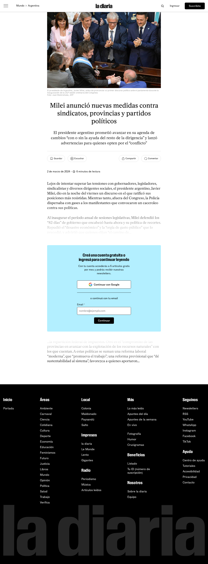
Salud (43, 491)
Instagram (189, 430)
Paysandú (87, 419)
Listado (132, 463)
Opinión (45, 480)
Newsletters (190, 408)
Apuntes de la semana (141, 419)
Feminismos (47, 452)
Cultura (45, 430)
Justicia (45, 464)
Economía (46, 441)
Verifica (45, 502)
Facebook (189, 436)
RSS (185, 414)
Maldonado (88, 414)
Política (44, 486)
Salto (84, 425)
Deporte (45, 436)
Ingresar (175, 5)
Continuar (104, 320)
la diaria (86, 444)
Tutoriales (189, 466)
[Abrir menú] (5, 5)
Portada (8, 408)
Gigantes (87, 460)
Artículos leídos (91, 490)
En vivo (132, 425)
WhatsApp (189, 425)
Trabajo (45, 497)
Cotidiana (46, 425)
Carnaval (46, 414)
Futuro (44, 458)
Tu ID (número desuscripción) (138, 470)
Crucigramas (135, 445)
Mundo (20, 5)
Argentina (33, 5)
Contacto (189, 482)
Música (86, 484)
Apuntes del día (137, 414)
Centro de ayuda (194, 460)
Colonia (86, 408)
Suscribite (195, 5)
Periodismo (88, 479)
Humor (131, 439)
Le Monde (88, 449)
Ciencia (45, 419)
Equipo (131, 497)
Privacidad (190, 477)
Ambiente (46, 408)
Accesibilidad (191, 471)
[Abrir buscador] (162, 6)
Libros (44, 469)
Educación (47, 447)
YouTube (188, 419)
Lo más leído (135, 408)
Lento (85, 455)
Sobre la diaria (137, 491)
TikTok (187, 441)
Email (81, 304)
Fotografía (134, 434)
